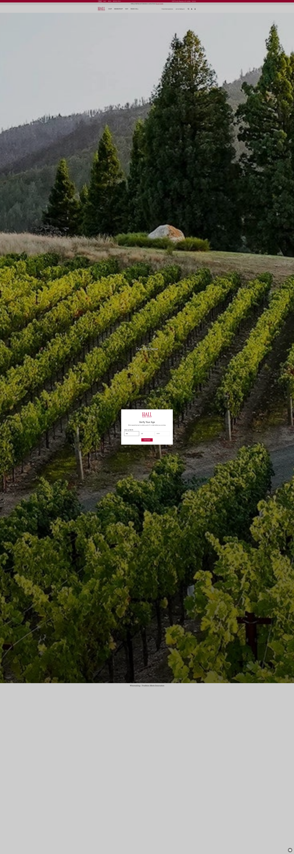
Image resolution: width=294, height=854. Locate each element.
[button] (290, 850)
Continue (147, 440)
